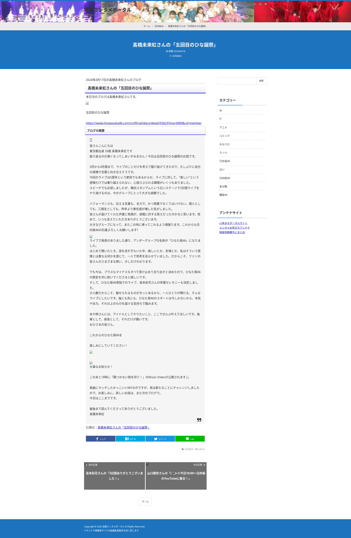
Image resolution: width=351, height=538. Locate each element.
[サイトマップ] (260, 3)
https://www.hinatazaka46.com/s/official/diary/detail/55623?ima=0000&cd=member (144, 123)
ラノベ (223, 152)
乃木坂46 (224, 161)
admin (201, 449)
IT (220, 119)
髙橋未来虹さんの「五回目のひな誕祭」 (124, 428)
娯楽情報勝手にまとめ (232, 232)
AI (220, 110)
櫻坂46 (223, 194)
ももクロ (224, 144)
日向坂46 (177, 56)
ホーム (145, 501)
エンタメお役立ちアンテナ (234, 227)
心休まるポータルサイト (233, 223)
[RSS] (254, 3)
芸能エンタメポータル (107, 10)
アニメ (223, 127)
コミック (224, 136)
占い (221, 169)
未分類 (223, 186)
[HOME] (265, 3)
